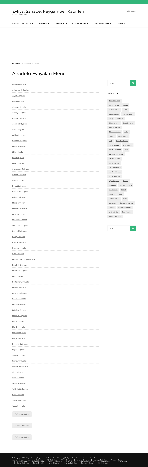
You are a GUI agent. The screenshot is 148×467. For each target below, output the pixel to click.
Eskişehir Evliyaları (19, 220)
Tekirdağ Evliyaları (20, 389)
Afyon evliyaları (114, 105)
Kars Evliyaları (18, 276)
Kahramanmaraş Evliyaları (23, 259)
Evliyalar (112, 136)
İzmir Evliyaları (18, 253)
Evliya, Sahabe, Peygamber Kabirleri (48, 11)
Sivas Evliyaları (18, 378)
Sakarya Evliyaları (19, 355)
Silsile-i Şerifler (101, 23)
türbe (125, 199)
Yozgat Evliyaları (19, 406)
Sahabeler (112, 185)
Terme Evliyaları (114, 199)
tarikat (123, 190)
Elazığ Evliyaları (18, 203)
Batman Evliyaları (19, 141)
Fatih (110, 141)
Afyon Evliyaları (18, 95)
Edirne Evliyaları (18, 197)
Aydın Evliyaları (18, 129)
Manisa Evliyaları (19, 321)
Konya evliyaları (114, 163)
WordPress (94, 458)
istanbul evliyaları (115, 150)
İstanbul (43, 23)
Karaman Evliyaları (20, 270)
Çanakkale (112, 203)
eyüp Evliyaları (123, 136)
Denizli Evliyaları (19, 186)
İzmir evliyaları (113, 212)
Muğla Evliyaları (18, 338)
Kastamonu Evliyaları (21, 282)
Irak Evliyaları (127, 145)
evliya (126, 132)
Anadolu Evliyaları (21, 23)
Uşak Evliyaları (18, 395)
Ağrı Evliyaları (18, 101)
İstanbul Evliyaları (19, 248)
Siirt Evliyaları (17, 372)
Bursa (125, 110)
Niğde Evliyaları (18, 349)
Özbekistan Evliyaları (126, 203)
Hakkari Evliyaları (19, 231)
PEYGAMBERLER (79, 23)
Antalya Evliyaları (19, 124)
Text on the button (22, 414)
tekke (120, 194)
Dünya (120, 23)
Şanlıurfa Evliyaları (20, 366)
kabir (126, 150)
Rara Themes (77, 458)
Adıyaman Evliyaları (20, 90)
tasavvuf (112, 194)
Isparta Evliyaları (19, 242)
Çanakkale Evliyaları (20, 169)
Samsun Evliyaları (19, 361)
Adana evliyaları (114, 101)
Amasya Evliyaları (19, 112)
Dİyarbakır (120, 118)
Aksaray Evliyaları (19, 107)
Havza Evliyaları (114, 145)
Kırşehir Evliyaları (19, 293)
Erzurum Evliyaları (19, 214)
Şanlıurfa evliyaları (115, 216)
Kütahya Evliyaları (19, 310)
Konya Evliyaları (18, 304)
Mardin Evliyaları (19, 327)
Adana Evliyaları (19, 84)
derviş (111, 118)
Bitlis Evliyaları (18, 152)
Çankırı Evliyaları (19, 174)
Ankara (125, 105)
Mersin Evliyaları (19, 332)
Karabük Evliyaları (19, 265)
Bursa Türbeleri (114, 114)
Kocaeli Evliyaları (19, 299)
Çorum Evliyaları (19, 180)
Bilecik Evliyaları (18, 146)
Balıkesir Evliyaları (19, 135)
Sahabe (125, 181)
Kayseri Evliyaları (19, 287)
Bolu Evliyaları (18, 157)
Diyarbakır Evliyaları (20, 191)
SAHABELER (60, 23)
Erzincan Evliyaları (19, 208)
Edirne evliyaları (114, 123)
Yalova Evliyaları (19, 400)
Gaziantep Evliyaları (20, 225)
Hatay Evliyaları (18, 237)
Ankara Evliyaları (19, 118)
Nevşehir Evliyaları (20, 344)
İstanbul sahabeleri (124, 207)
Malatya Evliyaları (19, 316)
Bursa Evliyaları (18, 163)
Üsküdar (112, 207)
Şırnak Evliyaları (18, 383)
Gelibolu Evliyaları (122, 141)
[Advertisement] (74, 44)
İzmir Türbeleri (126, 212)
